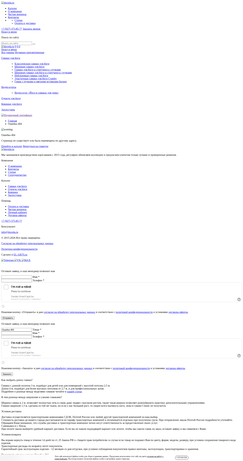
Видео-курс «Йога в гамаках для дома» (37, 92)
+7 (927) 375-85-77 (11, 28)
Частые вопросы (17, 14)
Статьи (18, 20)
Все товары (7, 52)
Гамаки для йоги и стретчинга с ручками (38, 69)
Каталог (12, 8)
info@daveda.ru (9, 232)
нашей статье (74, 391)
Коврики (13, 192)
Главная (12, 120)
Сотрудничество (17, 175)
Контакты (13, 17)
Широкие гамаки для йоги (29, 66)
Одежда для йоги (11, 98)
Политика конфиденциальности (19, 249)
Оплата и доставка (25, 23)
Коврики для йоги (11, 104)
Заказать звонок (31, 28)
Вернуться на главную (35, 146)
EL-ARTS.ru (20, 254)
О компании (15, 11)
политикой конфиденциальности (134, 312)
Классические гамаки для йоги (32, 63)
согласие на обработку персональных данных (69, 312)
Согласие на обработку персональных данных (27, 243)
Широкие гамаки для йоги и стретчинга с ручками (43, 72)
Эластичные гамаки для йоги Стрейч (36, 78)
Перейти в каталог (11, 146)
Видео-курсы (8, 87)
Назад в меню (9, 31)
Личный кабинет (17, 212)
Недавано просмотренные (29, 52)
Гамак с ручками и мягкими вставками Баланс (41, 81)
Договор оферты (17, 215)
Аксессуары (8, 109)
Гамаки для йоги (10, 58)
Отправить (8, 318)
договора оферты (178, 312)
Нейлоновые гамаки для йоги (31, 75)
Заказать (7, 374)
